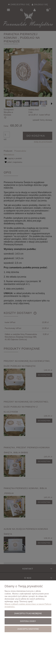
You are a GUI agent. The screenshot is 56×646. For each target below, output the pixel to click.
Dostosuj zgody (28, 621)
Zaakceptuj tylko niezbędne (28, 613)
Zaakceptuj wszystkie (28, 629)
